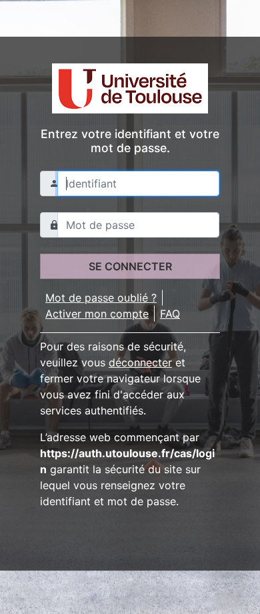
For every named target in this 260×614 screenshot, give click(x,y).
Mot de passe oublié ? (101, 297)
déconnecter (140, 362)
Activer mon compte (97, 313)
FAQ (170, 313)
